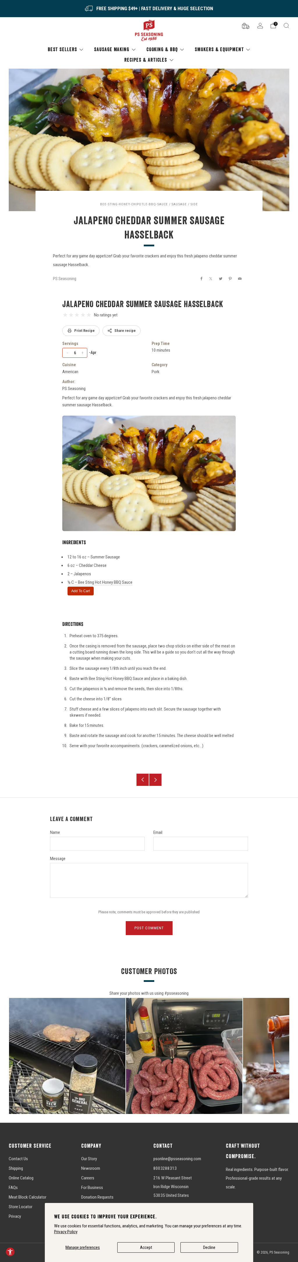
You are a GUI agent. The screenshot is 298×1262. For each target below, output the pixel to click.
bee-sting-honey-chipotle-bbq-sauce (134, 204)
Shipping (16, 1168)
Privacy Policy (65, 1231)
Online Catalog (21, 1178)
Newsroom (90, 1168)
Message (57, 858)
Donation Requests (97, 1197)
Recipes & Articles (145, 60)
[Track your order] (245, 25)
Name (55, 832)
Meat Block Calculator (27, 1197)
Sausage (179, 204)
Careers (87, 1178)
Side (194, 204)
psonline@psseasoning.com (177, 1158)
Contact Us (18, 1158)
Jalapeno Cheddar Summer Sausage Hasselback (142, 304)
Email (157, 832)
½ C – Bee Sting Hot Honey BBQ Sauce (100, 582)
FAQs (13, 1187)
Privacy (15, 1216)
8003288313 (165, 1168)
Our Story (89, 1158)
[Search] (286, 26)
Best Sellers (62, 49)
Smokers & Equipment (219, 49)
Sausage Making (111, 49)
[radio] (65, 315)
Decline (209, 1247)
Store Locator (20, 1206)
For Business (92, 1187)
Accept (146, 1247)
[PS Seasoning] (149, 31)
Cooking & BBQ (162, 49)
